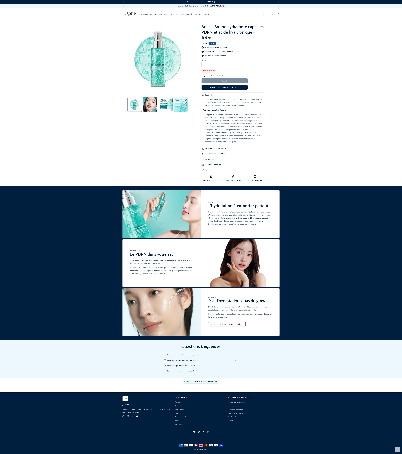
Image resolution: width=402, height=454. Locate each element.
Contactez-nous (181, 406)
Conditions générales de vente (238, 413)
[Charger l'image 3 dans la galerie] (165, 104)
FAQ (176, 413)
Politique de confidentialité (237, 402)
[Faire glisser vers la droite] (191, 104)
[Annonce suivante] (278, 2)
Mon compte (179, 410)
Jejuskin (200, 449)
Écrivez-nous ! (213, 381)
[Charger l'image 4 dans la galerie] (181, 104)
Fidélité (177, 421)
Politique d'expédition (235, 410)
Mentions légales (234, 417)
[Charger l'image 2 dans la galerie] (150, 104)
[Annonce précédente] (123, 2)
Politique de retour (234, 406)
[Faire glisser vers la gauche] (124, 104)
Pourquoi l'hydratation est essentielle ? (226, 324)
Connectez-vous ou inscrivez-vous (233, 76)
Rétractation (232, 421)
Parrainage (178, 424)
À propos (178, 402)
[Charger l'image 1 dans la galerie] (135, 104)
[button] (264, 14)
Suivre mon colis (181, 417)
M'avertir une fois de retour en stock (224, 87)
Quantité (204, 60)
